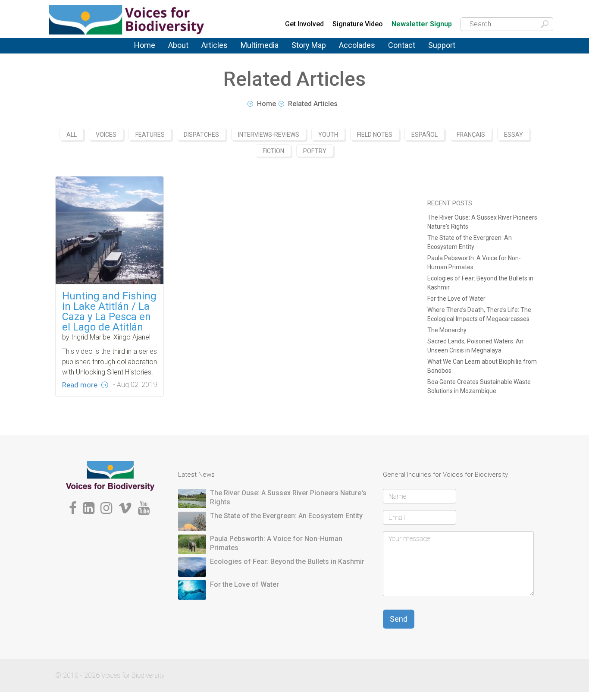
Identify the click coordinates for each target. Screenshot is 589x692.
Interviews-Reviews (268, 134)
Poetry (314, 151)
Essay (513, 134)
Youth (328, 134)
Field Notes (374, 134)
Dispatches (201, 134)
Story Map (308, 45)
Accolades (357, 45)
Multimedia (260, 45)
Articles (214, 45)
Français (471, 134)
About (178, 45)
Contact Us (404, 50)
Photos (250, 50)
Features (150, 134)
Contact (401, 45)
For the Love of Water (456, 298)
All (71, 134)
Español (424, 134)
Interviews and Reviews (222, 55)
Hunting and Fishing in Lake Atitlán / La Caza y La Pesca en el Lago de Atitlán (109, 311)
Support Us (445, 50)
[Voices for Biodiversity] (110, 476)
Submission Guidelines (192, 57)
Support (441, 45)
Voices (106, 134)
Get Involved (304, 24)
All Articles (217, 50)
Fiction (273, 151)
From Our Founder (181, 56)
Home (144, 45)
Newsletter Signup (422, 24)
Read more (79, 385)
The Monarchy (447, 330)
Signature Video (357, 24)
